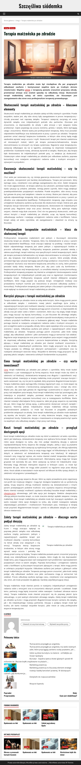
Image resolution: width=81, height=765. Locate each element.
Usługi (6, 28)
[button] (4, 14)
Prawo (8, 747)
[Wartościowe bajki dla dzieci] (68, 744)
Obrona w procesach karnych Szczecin (11, 753)
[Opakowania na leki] (12, 714)
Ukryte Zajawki (48, 715)
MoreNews (53, 763)
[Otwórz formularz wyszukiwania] (78, 14)
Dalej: (68, 694)
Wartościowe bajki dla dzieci (68, 753)
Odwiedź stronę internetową (33, 624)
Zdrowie (12, 28)
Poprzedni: (9, 694)
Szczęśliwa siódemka (40, 6)
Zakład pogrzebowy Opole (48, 724)
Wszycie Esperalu (37, 683)
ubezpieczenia (10, 493)
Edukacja (65, 747)
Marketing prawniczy (38, 665)
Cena (6, 369)
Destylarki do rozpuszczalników (42, 677)
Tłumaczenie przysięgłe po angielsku (45, 644)
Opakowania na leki (11, 723)
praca (27, 90)
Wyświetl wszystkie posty (59, 624)
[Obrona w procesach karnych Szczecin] (12, 744)
